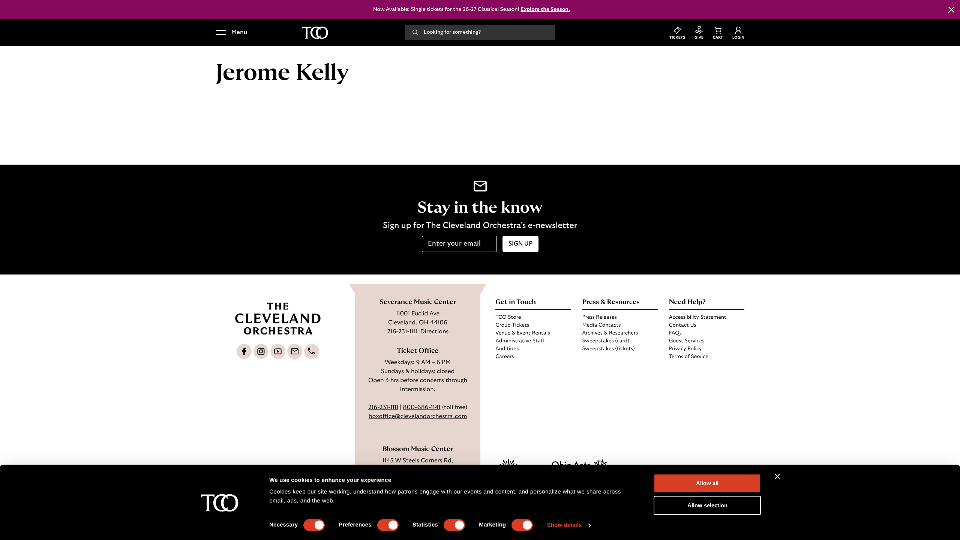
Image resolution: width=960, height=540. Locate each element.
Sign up (520, 244)
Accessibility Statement (697, 317)
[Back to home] (315, 32)
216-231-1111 (402, 332)
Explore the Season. (545, 9)
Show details (564, 525)
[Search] (415, 31)
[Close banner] (777, 476)
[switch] (388, 525)
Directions (434, 332)
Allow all (707, 483)
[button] (231, 33)
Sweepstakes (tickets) (608, 348)
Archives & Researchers (610, 333)
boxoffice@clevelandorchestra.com (418, 417)
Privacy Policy (685, 348)
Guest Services (687, 341)
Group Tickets (512, 325)
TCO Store (508, 317)
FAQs (675, 333)
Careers (504, 356)
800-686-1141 (421, 408)
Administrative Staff (519, 341)
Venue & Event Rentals (522, 333)
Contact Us (682, 325)
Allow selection (707, 505)
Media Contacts (601, 325)
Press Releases (599, 317)
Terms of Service (688, 356)
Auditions (507, 348)
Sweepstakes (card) (605, 341)
